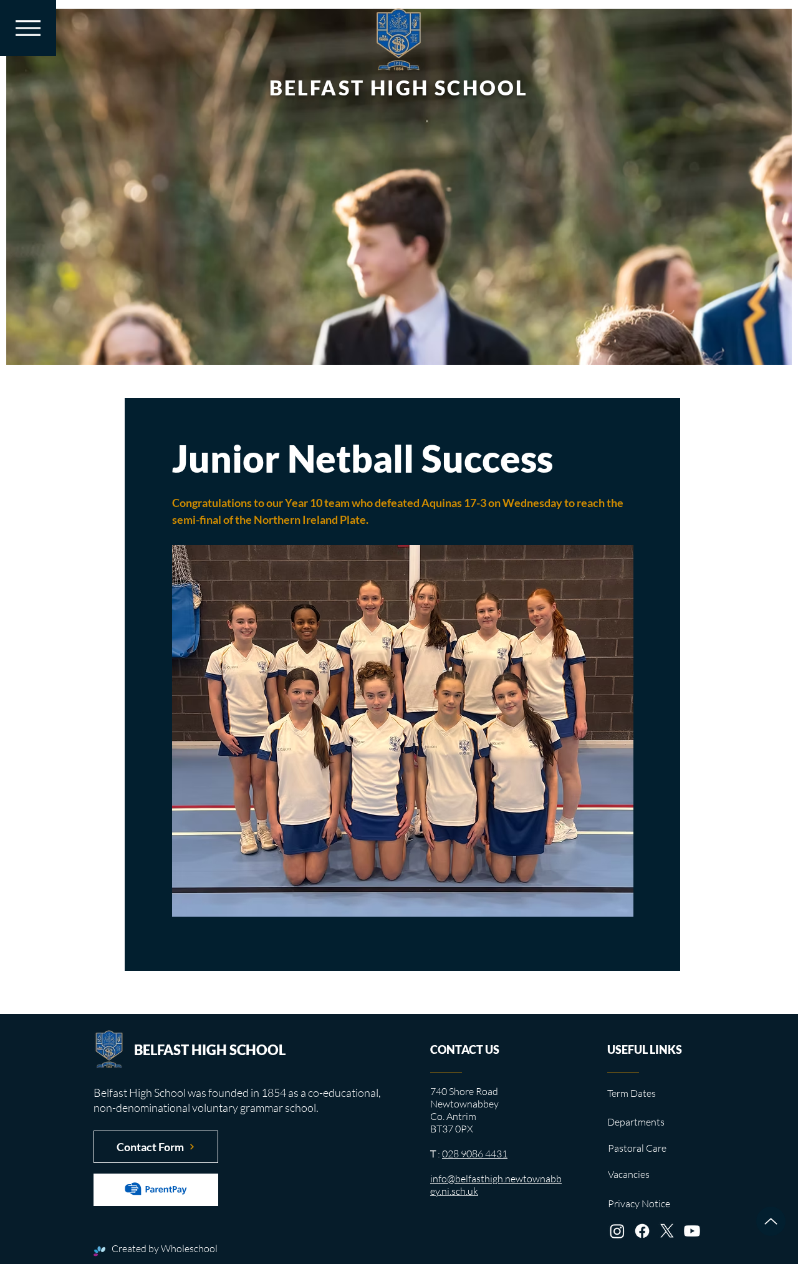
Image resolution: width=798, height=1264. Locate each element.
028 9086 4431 (474, 1153)
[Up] (771, 1221)
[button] (28, 28)
